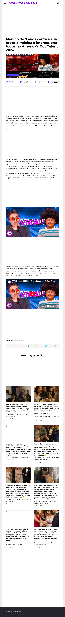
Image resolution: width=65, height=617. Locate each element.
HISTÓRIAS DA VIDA (13, 75)
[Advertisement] (32, 23)
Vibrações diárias (23, 3)
